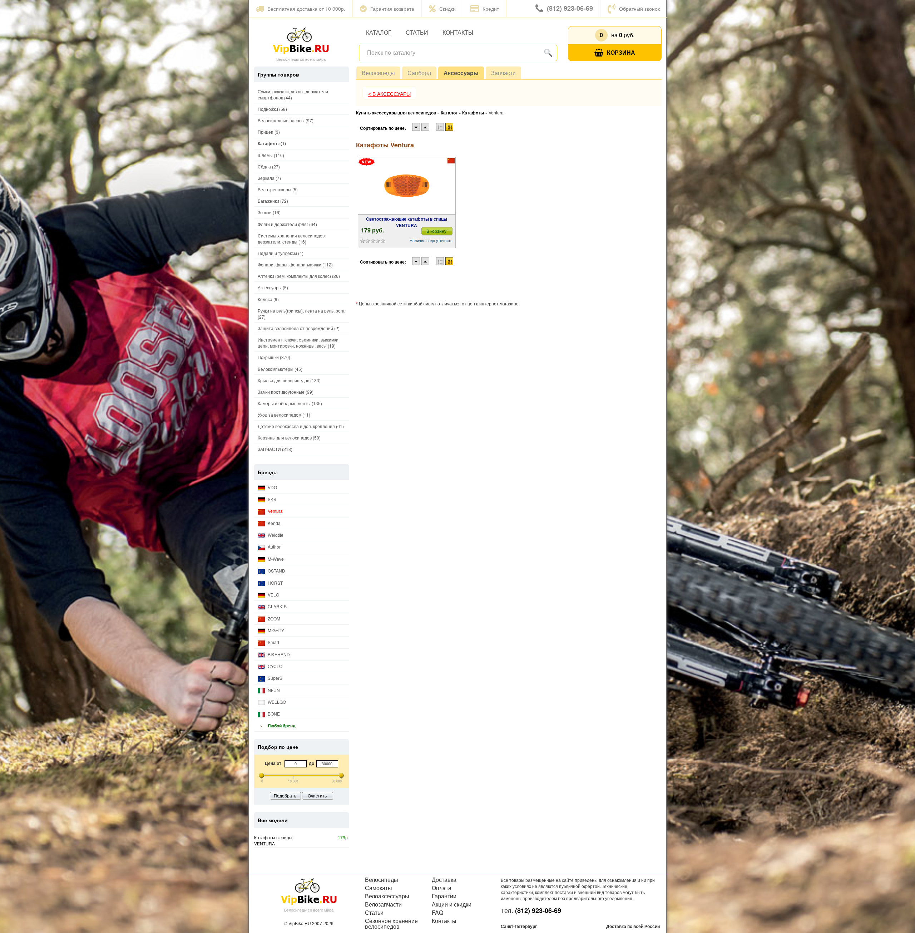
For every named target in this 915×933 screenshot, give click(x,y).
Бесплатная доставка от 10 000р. (306, 8)
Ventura (275, 511)
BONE (273, 714)
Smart (273, 642)
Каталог (378, 32)
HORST (275, 583)
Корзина (621, 52)
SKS (271, 499)
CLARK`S (277, 606)
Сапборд (419, 73)
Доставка (444, 880)
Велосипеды (378, 73)
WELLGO (276, 702)
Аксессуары (461, 73)
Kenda (274, 523)
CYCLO (274, 666)
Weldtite (275, 535)
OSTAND (276, 571)
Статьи (417, 32)
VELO (273, 594)
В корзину (436, 231)
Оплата (441, 888)
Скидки (447, 8)
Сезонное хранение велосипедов (391, 923)
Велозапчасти (383, 904)
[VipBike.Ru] (301, 40)
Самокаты (378, 888)
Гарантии (444, 896)
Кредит (491, 8)
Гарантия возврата (392, 8)
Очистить (317, 795)
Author (274, 547)
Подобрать (285, 795)
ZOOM (273, 618)
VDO (272, 487)
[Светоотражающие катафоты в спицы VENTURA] (406, 186)
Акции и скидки (451, 904)
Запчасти (503, 73)
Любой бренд (281, 725)
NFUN (273, 690)
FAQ (437, 912)
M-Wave (275, 559)
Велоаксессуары (387, 896)
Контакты (457, 32)
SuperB (274, 678)
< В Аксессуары (389, 94)
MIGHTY (275, 630)
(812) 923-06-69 (570, 8)
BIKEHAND (278, 654)
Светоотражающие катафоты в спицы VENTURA (406, 222)
